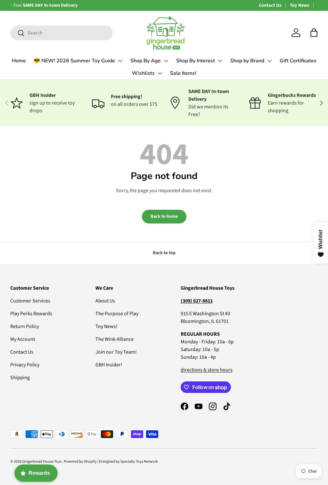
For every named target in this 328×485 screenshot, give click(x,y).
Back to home (164, 216)
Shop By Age (145, 60)
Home (19, 60)
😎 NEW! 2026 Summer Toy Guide (74, 60)
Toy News (299, 5)
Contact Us (270, 5)
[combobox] (61, 33)
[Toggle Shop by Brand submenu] (269, 61)
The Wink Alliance (114, 339)
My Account (22, 339)
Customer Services (30, 300)
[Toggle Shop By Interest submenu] (220, 61)
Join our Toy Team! (116, 352)
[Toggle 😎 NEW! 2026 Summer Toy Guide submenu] (120, 61)
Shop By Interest (195, 60)
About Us (105, 300)
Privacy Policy (24, 364)
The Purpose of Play (116, 313)
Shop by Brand (247, 60)
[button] (314, 33)
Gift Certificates (298, 60)
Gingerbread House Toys (42, 461)
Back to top (164, 253)
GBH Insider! (108, 364)
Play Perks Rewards (31, 313)
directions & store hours (207, 369)
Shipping (20, 377)
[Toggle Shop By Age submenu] (166, 61)
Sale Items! (183, 73)
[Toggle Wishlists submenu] (160, 73)
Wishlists (143, 73)
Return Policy (24, 326)
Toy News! (106, 326)
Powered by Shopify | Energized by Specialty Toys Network (111, 461)
